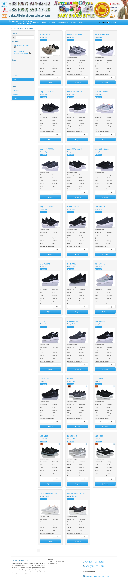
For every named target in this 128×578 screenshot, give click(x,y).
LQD (73, 381)
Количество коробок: (47, 74)
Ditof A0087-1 (72, 264)
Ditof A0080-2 (100, 264)
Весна (15, 68)
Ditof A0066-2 (100, 321)
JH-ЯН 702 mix (45, 34)
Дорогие (16, 90)
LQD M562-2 (72, 436)
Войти (114, 22)
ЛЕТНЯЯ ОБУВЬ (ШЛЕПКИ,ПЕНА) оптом (21, 52)
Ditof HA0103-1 (73, 206)
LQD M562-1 (99, 436)
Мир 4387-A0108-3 (74, 34)
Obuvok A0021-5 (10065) (49, 493)
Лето (14, 72)
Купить (51, 82)
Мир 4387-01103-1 (47, 206)
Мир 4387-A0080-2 (102, 91)
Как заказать (52, 22)
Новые (15, 98)
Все (14, 79)
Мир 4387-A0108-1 (47, 91)
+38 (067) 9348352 (94, 561)
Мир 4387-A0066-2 (74, 149)
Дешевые (16, 94)
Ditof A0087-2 (45, 264)
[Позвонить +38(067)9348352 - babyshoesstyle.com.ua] (64, 9)
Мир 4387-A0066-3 (47, 149)
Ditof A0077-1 (45, 321)
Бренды (44, 22)
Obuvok (47, 496)
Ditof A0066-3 (72, 321)
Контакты (73, 22)
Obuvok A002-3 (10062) (76, 493)
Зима (15, 64)
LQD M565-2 (72, 378)
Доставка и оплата (63, 22)
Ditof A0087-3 (100, 206)
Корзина (104, 22)
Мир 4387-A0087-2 (74, 91)
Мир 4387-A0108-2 (102, 34)
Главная (36, 22)
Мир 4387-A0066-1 (102, 149)
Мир (73, 37)
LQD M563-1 (45, 436)
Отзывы (81, 22)
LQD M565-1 (99, 378)
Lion (46, 37)
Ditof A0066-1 (45, 378)
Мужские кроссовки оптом (21, 46)
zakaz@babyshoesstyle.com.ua (97, 576)
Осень (15, 76)
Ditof (73, 209)
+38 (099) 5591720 (95, 566)
